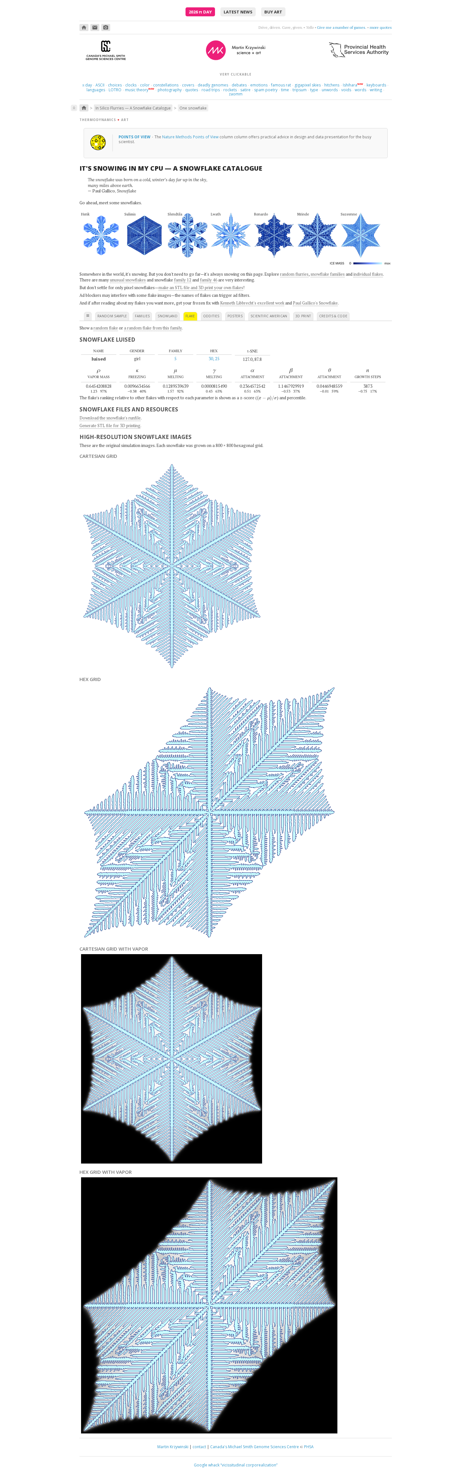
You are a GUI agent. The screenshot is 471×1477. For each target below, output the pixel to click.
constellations (165, 85)
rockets (230, 90)
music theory (136, 90)
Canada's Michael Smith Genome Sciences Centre (254, 1446)
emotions (259, 85)
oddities (211, 316)
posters (235, 316)
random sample (112, 316)
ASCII (99, 85)
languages (96, 90)
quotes (191, 90)
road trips (211, 90)
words (360, 90)
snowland (168, 316)
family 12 (182, 280)
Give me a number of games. (341, 27)
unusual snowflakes (128, 280)
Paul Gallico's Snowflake (315, 303)
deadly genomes (213, 85)
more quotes (381, 27)
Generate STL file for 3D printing (109, 425)
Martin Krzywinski (172, 1446)
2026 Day (200, 12)
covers (188, 85)
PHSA (309, 1446)
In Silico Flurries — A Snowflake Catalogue (133, 107)
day (87, 85)
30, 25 (214, 358)
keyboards (376, 85)
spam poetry (265, 90)
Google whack (206, 1465)
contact (199, 1446)
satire (245, 90)
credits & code (333, 316)
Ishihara (350, 85)
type (314, 90)
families (142, 316)
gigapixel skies (307, 85)
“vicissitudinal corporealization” (248, 1465)
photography (170, 90)
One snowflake (193, 107)
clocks (130, 85)
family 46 (208, 280)
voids (346, 90)
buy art (273, 12)
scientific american (269, 316)
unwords (330, 90)
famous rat (281, 85)
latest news (238, 12)
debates (239, 85)
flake (190, 316)
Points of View (135, 136)
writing (376, 90)
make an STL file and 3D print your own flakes (201, 287)
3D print (303, 316)
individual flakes (368, 274)
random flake (106, 328)
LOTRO (115, 90)
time (285, 90)
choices (115, 85)
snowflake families (327, 274)
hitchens (331, 85)
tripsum (300, 90)
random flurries (294, 274)
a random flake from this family (153, 328)
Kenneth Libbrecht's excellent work (252, 303)
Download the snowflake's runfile (110, 418)
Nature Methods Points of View (190, 136)
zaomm (236, 94)
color (145, 85)
